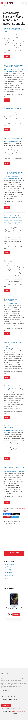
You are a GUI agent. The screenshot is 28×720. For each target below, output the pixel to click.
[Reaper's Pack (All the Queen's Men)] (14, 468)
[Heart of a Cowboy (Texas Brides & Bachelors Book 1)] (14, 109)
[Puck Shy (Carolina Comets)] (14, 138)
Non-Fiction (8, 569)
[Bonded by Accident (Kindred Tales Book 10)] (14, 426)
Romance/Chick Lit (10, 564)
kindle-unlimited (9, 525)
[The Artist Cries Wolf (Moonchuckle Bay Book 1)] (14, 343)
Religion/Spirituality (10, 575)
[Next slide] (21, 607)
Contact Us (15, 708)
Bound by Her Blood (9, 389)
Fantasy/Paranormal (10, 567)
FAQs (12, 708)
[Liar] (14, 261)
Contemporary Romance (13, 521)
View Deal (16, 614)
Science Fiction (9, 572)
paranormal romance (10, 528)
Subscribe (5, 705)
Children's (8, 577)
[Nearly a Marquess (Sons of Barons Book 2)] (14, 299)
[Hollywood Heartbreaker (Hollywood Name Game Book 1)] (14, 173)
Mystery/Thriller (9, 566)
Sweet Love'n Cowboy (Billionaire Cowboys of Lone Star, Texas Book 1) (13, 36)
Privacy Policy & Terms (22, 708)
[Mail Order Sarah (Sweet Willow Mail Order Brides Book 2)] (14, 65)
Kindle (6, 56)
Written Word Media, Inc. (18, 711)
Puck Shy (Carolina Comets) (11, 141)
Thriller (14, 606)
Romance (20, 528)
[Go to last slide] (6, 607)
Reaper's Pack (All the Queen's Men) (14, 471)
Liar (5, 264)
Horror (7, 578)
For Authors (8, 708)
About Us (3, 708)
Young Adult (9, 570)
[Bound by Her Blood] (14, 386)
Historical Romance (10, 523)
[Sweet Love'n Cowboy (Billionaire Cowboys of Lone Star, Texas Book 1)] (14, 30)
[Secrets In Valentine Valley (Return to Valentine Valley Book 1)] (14, 216)
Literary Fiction (9, 574)
